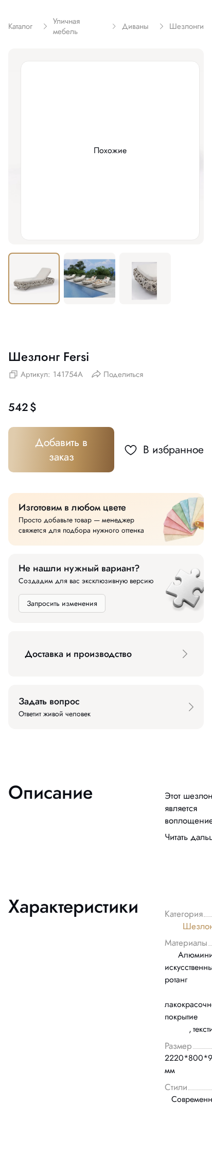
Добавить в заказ (61, 450)
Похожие (110, 150)
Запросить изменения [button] (62, 603)
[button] (106, 654)
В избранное (173, 449)
